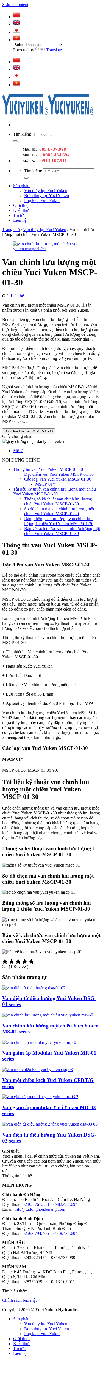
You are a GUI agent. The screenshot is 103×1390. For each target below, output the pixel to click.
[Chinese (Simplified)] (16, 16)
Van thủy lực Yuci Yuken (45, 190)
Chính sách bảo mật (19, 1300)
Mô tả (18, 450)
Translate (54, 49)
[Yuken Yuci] (47, 115)
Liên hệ (19, 220)
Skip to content (15, 4)
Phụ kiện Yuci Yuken (42, 200)
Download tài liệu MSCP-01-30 (28, 431)
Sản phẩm (21, 185)
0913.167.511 (53, 160)
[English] (16, 24)
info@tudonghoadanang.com (40, 1209)
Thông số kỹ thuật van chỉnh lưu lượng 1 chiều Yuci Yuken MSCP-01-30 (59, 501)
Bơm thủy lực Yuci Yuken (46, 195)
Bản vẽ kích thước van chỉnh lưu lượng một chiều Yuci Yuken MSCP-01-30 (62, 531)
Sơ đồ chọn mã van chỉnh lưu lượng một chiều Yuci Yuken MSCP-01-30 (59, 511)
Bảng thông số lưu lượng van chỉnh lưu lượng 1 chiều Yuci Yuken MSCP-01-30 (58, 521)
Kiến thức (21, 210)
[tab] (57, 450)
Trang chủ (11, 229)
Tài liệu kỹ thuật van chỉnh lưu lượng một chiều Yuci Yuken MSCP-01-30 (54, 491)
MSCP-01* (45, 484)
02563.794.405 (36, 1233)
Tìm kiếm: (22, 134)
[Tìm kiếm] (15, 141)
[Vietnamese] (16, 39)
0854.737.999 (52, 149)
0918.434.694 (65, 1233)
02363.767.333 (36, 1204)
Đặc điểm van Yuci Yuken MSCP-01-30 (59, 474)
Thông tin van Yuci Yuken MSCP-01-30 (48, 469)
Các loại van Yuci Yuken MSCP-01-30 (57, 479)
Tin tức (19, 215)
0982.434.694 (56, 155)
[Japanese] (16, 32)
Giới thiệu (21, 205)
